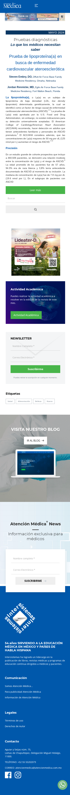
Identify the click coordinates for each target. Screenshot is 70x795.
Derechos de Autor (15, 726)
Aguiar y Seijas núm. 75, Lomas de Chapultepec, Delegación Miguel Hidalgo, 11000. (33, 753)
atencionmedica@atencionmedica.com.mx (38, 767)
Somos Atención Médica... (19, 686)
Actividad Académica (26, 315)
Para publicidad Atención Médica (23, 691)
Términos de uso (14, 720)
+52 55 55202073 (27, 762)
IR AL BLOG (33, 440)
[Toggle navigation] (36, 5)
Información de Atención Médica (22, 697)
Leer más (35, 190)
